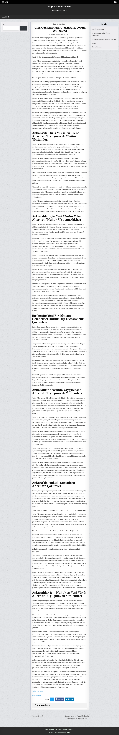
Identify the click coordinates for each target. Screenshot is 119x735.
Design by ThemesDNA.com (59, 732)
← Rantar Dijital (36, 716)
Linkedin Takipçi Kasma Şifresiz (104, 39)
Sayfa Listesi (96, 47)
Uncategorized (60, 24)
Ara (4, 24)
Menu (6, 2)
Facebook (60, 699)
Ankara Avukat (37, 691)
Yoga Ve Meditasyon (59, 6)
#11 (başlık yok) (98, 29)
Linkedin (70, 699)
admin (53, 34)
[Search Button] (115, 2)
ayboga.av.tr (36, 695)
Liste (94, 43)
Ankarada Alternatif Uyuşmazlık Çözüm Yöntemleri (60, 29)
